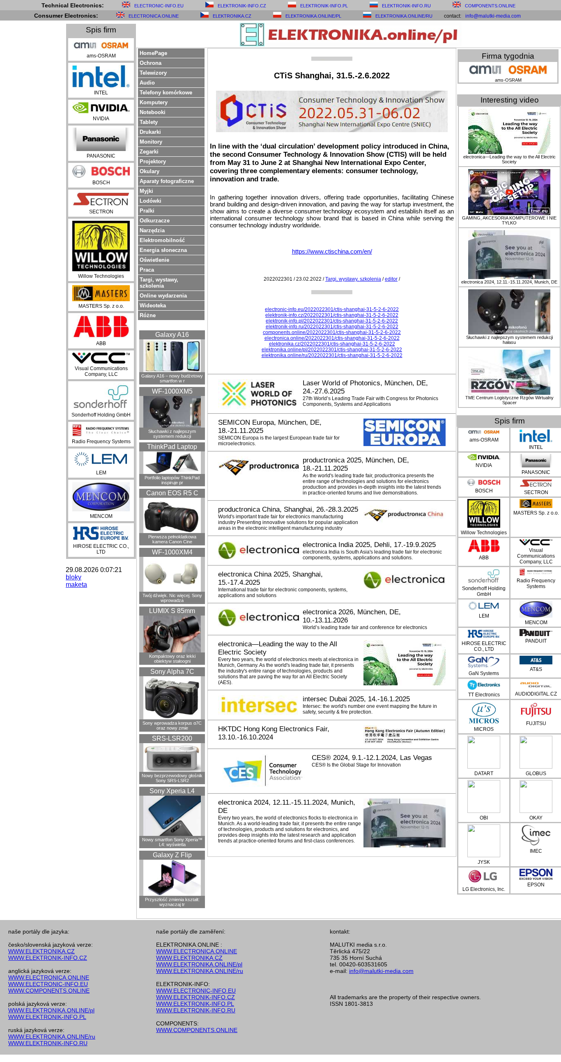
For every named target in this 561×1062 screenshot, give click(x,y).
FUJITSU (536, 723)
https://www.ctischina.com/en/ (332, 251)
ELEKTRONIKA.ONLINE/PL (313, 16)
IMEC (536, 851)
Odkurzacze (155, 220)
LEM (101, 473)
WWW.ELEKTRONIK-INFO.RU (47, 1043)
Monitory (151, 142)
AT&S (536, 669)
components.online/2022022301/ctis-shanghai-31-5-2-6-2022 (332, 332)
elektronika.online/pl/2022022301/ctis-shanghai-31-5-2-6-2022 (332, 349)
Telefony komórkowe (166, 92)
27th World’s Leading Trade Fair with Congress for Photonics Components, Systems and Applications (370, 401)
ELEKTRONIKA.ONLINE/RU (403, 16)
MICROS (484, 729)
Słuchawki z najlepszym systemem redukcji (172, 434)
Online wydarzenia (163, 296)
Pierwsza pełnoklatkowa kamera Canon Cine (172, 539)
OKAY (536, 818)
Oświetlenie (154, 260)
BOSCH (101, 182)
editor (391, 279)
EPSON (536, 885)
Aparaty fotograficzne (167, 181)
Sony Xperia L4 (172, 790)
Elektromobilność (162, 240)
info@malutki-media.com (493, 16)
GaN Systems (484, 673)
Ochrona (150, 63)
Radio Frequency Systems (101, 441)
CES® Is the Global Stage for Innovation (356, 765)
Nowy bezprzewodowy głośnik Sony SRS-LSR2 (172, 778)
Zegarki (149, 152)
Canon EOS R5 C (172, 493)
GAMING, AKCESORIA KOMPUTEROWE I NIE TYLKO (509, 220)
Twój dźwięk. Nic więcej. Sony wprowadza (172, 598)
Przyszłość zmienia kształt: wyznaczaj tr (172, 902)
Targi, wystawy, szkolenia (159, 283)
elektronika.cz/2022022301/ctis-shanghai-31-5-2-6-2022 (332, 344)
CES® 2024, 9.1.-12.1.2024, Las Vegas (372, 758)
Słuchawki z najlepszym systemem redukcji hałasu (509, 340)
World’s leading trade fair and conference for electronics (365, 627)
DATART (483, 773)
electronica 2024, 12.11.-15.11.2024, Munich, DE (509, 281)
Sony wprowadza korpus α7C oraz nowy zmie (172, 725)
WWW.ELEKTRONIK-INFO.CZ (47, 957)
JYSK (484, 862)
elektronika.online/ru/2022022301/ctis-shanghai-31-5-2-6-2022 (332, 355)
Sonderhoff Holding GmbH (101, 415)
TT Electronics (484, 695)
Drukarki (150, 132)
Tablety (149, 122)
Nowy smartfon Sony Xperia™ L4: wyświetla (172, 842)
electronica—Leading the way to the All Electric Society (509, 159)
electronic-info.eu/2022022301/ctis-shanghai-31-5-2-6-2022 (332, 309)
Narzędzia (152, 230)
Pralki (147, 211)
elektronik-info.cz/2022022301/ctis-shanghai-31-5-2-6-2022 (331, 315)
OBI (484, 818)
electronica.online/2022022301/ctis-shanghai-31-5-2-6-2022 (332, 338)
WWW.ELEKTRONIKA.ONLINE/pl (51, 1010)
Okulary (149, 171)
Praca (147, 270)
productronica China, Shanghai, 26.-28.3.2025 (288, 509)
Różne (148, 315)
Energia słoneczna (163, 250)
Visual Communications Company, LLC (101, 371)
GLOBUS (536, 773)
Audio (147, 83)
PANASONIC (101, 156)
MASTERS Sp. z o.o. (101, 306)
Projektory (153, 161)
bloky (73, 577)
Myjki (146, 191)
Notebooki (153, 112)
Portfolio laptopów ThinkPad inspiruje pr (172, 480)
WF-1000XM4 (172, 552)
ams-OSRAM (101, 56)
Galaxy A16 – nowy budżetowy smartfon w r (172, 378)
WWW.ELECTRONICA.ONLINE (48, 977)
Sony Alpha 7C (172, 671)
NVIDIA (101, 118)
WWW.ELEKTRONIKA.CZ (41, 951)
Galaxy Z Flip (172, 854)
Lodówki (150, 201)
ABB (101, 343)
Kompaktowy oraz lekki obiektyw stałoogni (172, 659)
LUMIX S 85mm (172, 610)
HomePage (153, 53)
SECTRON (101, 212)
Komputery (154, 102)
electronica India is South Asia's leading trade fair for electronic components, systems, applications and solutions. (372, 555)
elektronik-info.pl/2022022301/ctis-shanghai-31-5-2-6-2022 (332, 321)
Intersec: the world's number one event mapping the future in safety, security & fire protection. (370, 709)
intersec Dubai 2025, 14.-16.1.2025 (356, 699)
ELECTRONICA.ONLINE (154, 16)
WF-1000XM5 (172, 391)
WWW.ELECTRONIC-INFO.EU (48, 984)
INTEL (101, 93)
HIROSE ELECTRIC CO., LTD (101, 549)
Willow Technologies (101, 276)
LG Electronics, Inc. (483, 889)
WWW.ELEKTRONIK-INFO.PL (47, 1017)
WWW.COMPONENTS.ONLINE (49, 990)
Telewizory (153, 73)
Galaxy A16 (172, 334)
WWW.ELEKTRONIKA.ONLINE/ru (51, 1036)
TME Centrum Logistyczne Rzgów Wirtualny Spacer (509, 400)
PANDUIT (536, 641)
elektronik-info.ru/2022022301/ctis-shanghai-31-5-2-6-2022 (332, 327)
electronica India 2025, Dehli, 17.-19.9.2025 (369, 545)
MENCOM (101, 516)
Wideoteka (153, 305)
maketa (76, 584)
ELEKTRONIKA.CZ (232, 16)
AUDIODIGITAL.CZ (536, 694)
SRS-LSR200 (172, 738)
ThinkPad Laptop (172, 446)
